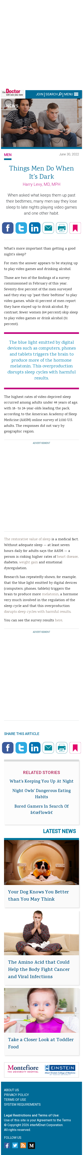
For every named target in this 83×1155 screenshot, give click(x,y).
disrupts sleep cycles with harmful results (37, 612)
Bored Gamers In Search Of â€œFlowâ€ (42, 810)
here (58, 620)
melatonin (50, 594)
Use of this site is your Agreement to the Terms (37, 1120)
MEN (7, 155)
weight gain (28, 562)
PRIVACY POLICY (16, 1095)
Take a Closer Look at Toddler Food (41, 1044)
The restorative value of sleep (27, 539)
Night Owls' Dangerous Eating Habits (41, 794)
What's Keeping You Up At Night (42, 782)
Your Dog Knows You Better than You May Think (38, 896)
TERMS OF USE (15, 1100)
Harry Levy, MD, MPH (41, 184)
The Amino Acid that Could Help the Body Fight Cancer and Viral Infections (39, 970)
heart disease (67, 557)
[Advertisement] (41, 44)
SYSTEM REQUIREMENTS (22, 1104)
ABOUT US (11, 1090)
